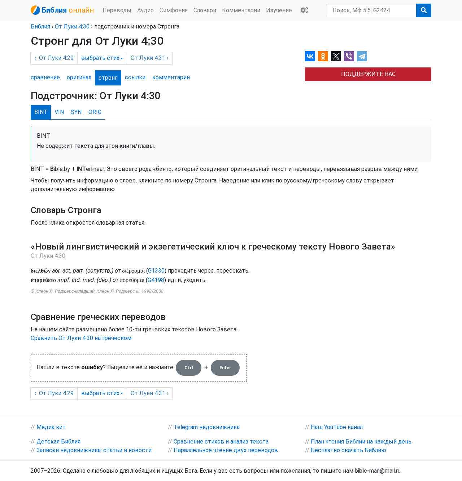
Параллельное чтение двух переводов (226, 450)
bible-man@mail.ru (378, 470)
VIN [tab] (59, 112)
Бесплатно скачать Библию (348, 450)
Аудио (145, 10)
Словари (204, 10)
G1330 (156, 270)
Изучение (279, 10)
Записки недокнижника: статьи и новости (94, 450)
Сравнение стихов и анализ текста (221, 441)
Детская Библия (58, 441)
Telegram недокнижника (207, 427)
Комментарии (241, 10)
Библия (40, 26)
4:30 (72, 26)
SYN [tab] (76, 112)
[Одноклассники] (323, 56)
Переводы (117, 10)
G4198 (156, 280)
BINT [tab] (41, 112)
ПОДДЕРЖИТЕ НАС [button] (368, 74)
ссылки (135, 77)
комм (171, 77)
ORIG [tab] (94, 112)
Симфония (174, 10)
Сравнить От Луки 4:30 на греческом (81, 338)
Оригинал (79, 77)
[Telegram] (362, 56)
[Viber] (349, 56)
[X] (336, 56)
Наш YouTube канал (337, 427)
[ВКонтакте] (310, 56)
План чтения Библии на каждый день (361, 441)
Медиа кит (51, 427)
